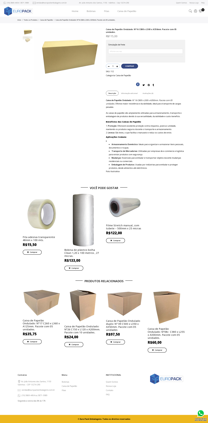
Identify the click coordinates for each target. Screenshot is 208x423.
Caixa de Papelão (126, 11)
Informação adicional (129, 93)
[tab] (112, 93)
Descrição (112, 93)
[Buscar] (190, 11)
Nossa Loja (193, 2)
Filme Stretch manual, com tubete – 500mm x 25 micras (123, 227)
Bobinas (91, 11)
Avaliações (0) (148, 93)
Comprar (129, 66)
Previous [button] (39, 54)
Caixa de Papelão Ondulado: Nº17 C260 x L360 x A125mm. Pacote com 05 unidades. (41, 325)
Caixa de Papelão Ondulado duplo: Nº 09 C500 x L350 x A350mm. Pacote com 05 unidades (123, 325)
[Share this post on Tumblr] (153, 85)
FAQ (203, 2)
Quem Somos (181, 2)
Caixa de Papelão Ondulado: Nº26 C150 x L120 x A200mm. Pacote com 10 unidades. (82, 329)
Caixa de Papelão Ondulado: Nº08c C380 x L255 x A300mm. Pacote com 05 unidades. (166, 333)
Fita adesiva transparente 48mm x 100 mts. (39, 238)
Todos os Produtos (31, 20)
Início (19, 20)
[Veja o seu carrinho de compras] (200, 11)
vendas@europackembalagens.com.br (38, 390)
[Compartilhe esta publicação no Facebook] (138, 85)
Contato (109, 390)
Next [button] (98, 54)
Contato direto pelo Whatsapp (201, 419)
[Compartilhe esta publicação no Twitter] (144, 85)
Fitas (106, 11)
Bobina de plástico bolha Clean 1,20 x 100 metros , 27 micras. (81, 253)
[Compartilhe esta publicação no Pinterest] (149, 85)
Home (75, 11)
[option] (68, 54)
